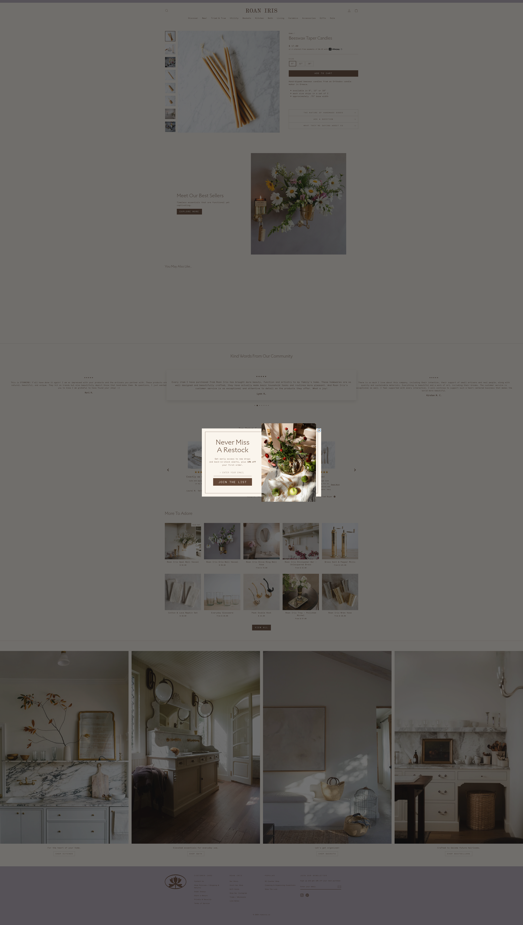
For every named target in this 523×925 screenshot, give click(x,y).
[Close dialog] (319, 430)
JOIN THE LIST (232, 482)
